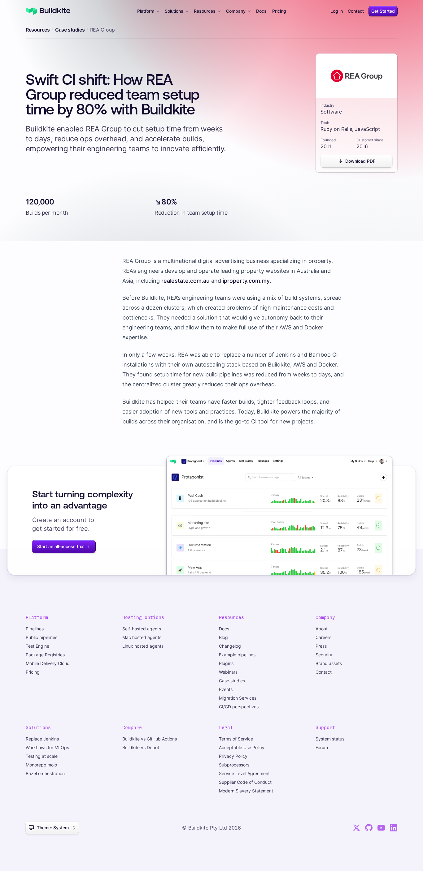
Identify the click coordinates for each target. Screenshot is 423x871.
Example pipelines (237, 654)
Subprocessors (234, 764)
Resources (205, 11)
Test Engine (37, 646)
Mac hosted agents (141, 637)
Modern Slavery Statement (246, 790)
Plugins (226, 663)
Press (321, 646)
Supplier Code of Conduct (245, 782)
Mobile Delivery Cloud (48, 663)
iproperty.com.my (246, 280)
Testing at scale (42, 756)
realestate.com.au (185, 280)
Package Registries (45, 654)
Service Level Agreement (244, 773)
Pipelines (35, 628)
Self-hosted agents (141, 628)
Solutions (174, 11)
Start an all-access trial (60, 546)
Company (236, 11)
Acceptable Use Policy (241, 747)
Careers (323, 637)
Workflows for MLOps (47, 747)
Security (324, 654)
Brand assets (329, 663)
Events (226, 689)
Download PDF (360, 161)
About (322, 628)
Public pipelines (41, 637)
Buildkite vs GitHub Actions (149, 738)
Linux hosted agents (143, 646)
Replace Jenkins (42, 738)
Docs (261, 11)
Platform (145, 11)
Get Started (383, 11)
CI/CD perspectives (239, 706)
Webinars (228, 672)
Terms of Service (236, 738)
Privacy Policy (233, 756)
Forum (322, 747)
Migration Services (237, 698)
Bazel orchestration (45, 773)
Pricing (279, 11)
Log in (336, 11)
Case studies (70, 30)
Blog (223, 637)
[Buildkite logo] (48, 11)
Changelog (230, 646)
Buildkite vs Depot (140, 747)
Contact (356, 11)
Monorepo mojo (41, 764)
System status (330, 738)
